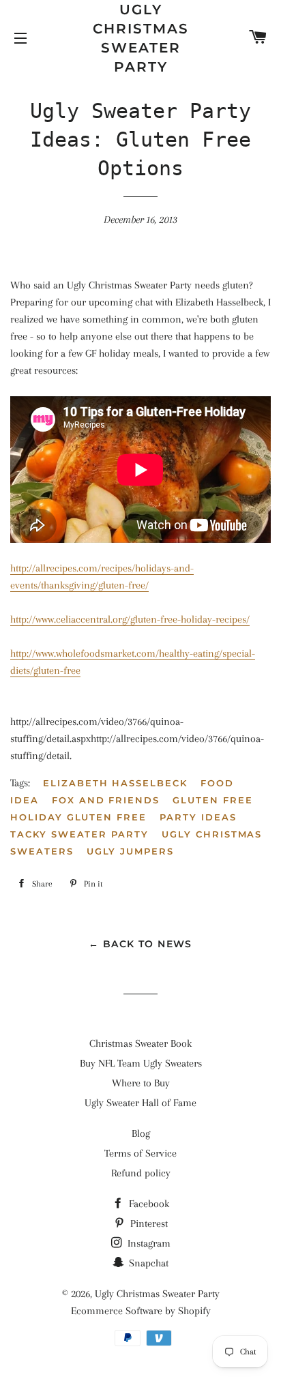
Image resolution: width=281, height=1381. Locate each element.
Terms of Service (140, 1153)
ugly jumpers (130, 851)
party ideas (198, 817)
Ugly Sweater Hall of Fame (140, 1103)
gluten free (212, 800)
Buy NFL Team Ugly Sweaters (141, 1063)
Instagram (148, 1243)
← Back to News (140, 944)
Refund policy (141, 1173)
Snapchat (147, 1263)
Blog (141, 1133)
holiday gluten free (78, 817)
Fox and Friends (106, 800)
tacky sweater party (79, 834)
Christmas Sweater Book (140, 1043)
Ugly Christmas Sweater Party (141, 38)
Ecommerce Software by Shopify (141, 1311)
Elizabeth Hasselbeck (115, 782)
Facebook (147, 1204)
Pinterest (148, 1223)
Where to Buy (141, 1083)
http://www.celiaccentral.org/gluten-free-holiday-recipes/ (130, 619)
